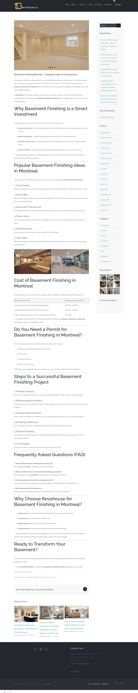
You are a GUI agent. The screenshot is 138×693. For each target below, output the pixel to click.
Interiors (103, 236)
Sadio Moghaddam (21, 577)
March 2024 (105, 189)
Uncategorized (44, 577)
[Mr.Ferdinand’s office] (110, 291)
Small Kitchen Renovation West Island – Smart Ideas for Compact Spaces (110, 72)
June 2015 (104, 210)
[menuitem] (67, 4)
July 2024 (104, 169)
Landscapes (104, 246)
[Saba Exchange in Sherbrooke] (110, 277)
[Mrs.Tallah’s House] (103, 291)
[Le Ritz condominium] (116, 284)
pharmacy (104, 117)
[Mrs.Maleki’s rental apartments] (116, 291)
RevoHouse (47, 686)
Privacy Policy (74, 674)
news (102, 251)
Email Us (106, 686)
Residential (104, 256)
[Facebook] (36, 652)
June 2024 (104, 174)
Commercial (105, 225)
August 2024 (105, 163)
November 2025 (106, 143)
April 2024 (104, 184)
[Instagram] (41, 652)
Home (112, 117)
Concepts (104, 230)
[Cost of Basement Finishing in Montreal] (51, 45)
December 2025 (106, 138)
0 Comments (53, 577)
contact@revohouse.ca (82, 666)
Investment (104, 241)
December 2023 (106, 205)
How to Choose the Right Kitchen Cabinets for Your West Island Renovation (49, 625)
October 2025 (105, 148)
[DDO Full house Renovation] (110, 284)
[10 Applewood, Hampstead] (103, 277)
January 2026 (105, 132)
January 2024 (105, 200)
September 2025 (106, 153)
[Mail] (46, 652)
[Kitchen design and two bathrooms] (103, 284)
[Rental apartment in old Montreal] (116, 277)
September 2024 (106, 158)
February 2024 (105, 195)
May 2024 (104, 179)
